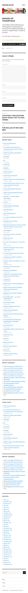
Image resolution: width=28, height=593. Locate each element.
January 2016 (7, 537)
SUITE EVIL (7, 164)
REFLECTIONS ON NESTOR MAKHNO (14, 283)
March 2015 (7, 547)
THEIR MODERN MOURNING (11, 206)
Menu (23, 4)
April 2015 (6, 545)
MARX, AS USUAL (8, 342)
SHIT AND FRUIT (8, 209)
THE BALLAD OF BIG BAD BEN (12, 266)
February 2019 (7, 513)
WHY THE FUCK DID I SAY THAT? (12, 234)
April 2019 (6, 509)
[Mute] (20, 44)
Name (4, 84)
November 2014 (8, 553)
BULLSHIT (6, 350)
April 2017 (6, 526)
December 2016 (8, 528)
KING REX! (6, 156)
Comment (5, 64)
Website (4, 98)
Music (3, 582)
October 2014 (7, 554)
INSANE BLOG (8, 5)
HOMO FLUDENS (8, 172)
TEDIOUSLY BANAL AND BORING (12, 153)
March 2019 (7, 511)
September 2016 (8, 530)
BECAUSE (6, 338)
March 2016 (7, 534)
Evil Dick (6, 383)
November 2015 (8, 541)
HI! (4, 160)
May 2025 (6, 499)
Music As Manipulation (10, 143)
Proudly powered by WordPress (16, 590)
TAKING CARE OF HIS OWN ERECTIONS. (14, 179)
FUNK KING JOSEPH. (9, 302)
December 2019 (8, 501)
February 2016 (7, 535)
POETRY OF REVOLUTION (10, 353)
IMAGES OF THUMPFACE (10, 270)
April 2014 (6, 560)
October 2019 (7, 503)
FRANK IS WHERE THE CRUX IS (12, 306)
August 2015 (7, 543)
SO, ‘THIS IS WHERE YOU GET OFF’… (13, 217)
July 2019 (6, 505)
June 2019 (6, 507)
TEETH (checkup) (8, 238)
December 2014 (8, 551)
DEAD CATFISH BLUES (10, 213)
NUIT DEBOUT (7, 230)
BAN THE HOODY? (8, 325)
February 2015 (7, 549)
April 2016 (6, 532)
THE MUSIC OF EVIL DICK (10, 221)
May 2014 (6, 558)
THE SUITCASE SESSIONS (10, 175)
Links (3, 586)
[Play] (4, 44)
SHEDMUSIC (7, 280)
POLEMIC (6, 168)
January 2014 (7, 562)
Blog (3, 579)
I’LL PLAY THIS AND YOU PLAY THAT (14, 253)
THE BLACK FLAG (8, 335)
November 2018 (8, 515)
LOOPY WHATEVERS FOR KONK (12, 189)
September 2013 (8, 564)
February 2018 (7, 522)
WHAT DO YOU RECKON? (10, 346)
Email (4, 91)
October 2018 (7, 517)
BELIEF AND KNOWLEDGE (11, 310)
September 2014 (8, 556)
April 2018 (6, 518)
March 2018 (7, 520)
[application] (14, 44)
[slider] (23, 44)
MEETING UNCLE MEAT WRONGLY (13, 293)
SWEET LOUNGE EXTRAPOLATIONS (13, 192)
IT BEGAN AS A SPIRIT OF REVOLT (13, 257)
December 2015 (8, 539)
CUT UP (6, 202)
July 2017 (6, 524)
